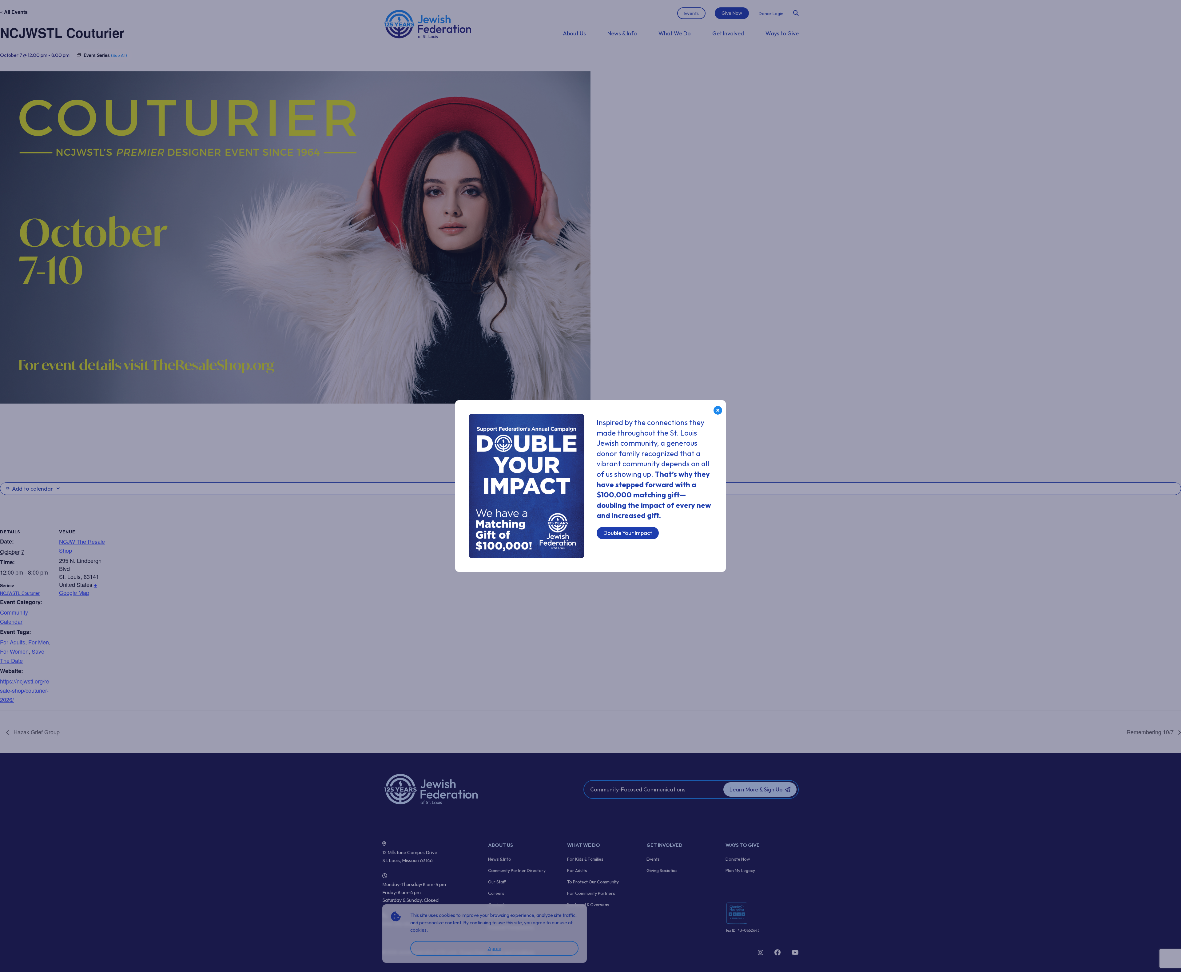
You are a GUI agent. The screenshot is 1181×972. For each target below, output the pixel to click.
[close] (718, 410)
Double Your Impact (627, 532)
